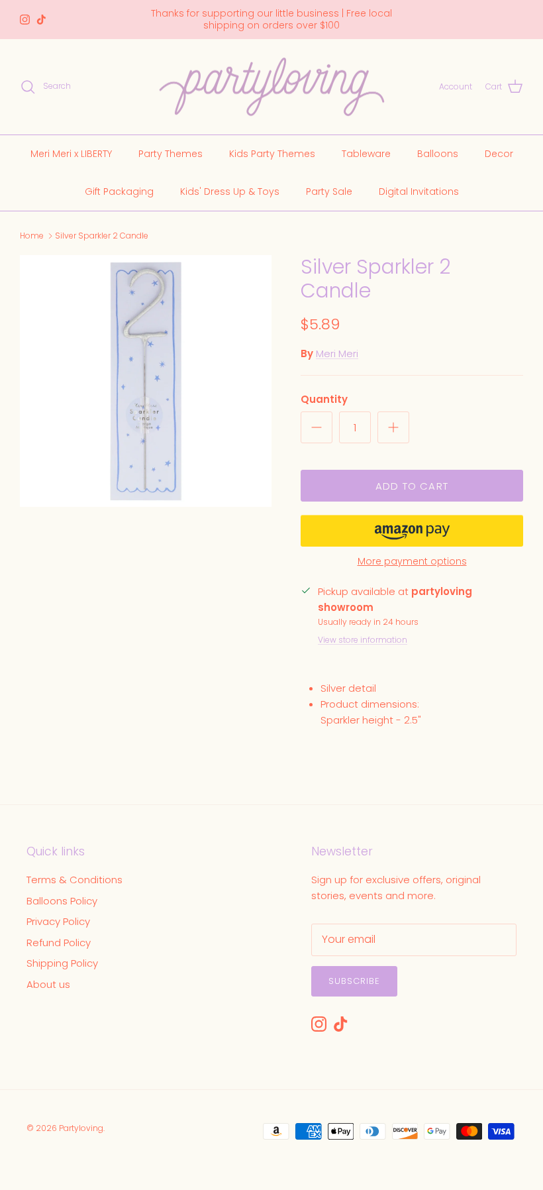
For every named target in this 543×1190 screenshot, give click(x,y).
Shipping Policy (62, 963)
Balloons (437, 153)
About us (48, 984)
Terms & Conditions (74, 880)
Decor (499, 153)
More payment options (412, 561)
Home (32, 235)
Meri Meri (337, 353)
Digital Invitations (419, 191)
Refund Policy (58, 942)
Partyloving (81, 1128)
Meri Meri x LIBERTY (71, 153)
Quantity (324, 399)
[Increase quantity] (393, 427)
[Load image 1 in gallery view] (146, 381)
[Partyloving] (271, 87)
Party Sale (329, 191)
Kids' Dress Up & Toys (229, 191)
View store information (362, 639)
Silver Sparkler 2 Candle (101, 235)
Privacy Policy (58, 921)
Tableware (366, 153)
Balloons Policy (61, 901)
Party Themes (170, 153)
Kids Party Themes (272, 153)
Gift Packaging (119, 191)
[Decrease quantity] (316, 427)
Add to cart (411, 486)
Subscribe (354, 981)
